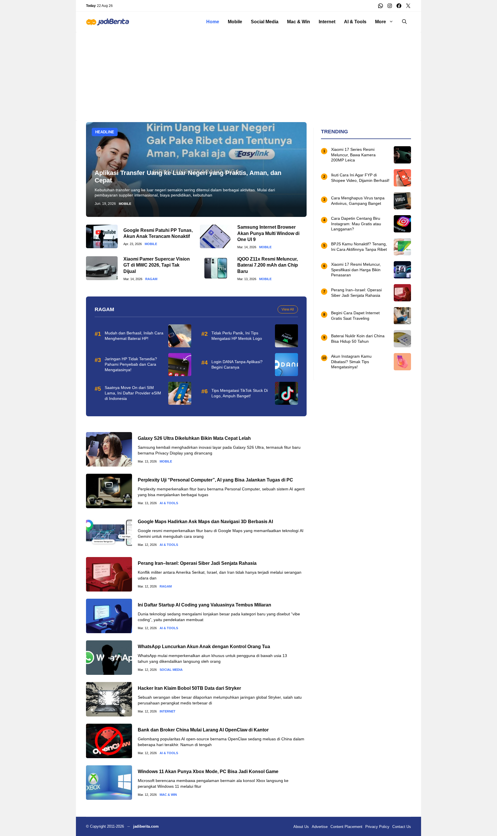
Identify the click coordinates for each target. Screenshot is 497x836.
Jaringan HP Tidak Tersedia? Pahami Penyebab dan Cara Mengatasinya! (131, 364)
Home (212, 21)
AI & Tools (355, 21)
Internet (327, 21)
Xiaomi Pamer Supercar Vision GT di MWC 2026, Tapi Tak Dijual (156, 265)
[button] (404, 22)
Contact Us (401, 827)
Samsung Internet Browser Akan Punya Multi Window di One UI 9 (268, 233)
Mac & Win (298, 21)
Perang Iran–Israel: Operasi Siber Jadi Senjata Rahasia (197, 563)
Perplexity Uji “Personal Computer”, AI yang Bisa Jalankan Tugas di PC (215, 479)
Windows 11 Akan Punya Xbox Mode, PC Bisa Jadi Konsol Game (208, 771)
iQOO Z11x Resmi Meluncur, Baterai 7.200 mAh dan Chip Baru (267, 265)
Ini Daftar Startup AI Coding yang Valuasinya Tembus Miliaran (204, 604)
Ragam (151, 279)
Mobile (235, 21)
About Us (301, 827)
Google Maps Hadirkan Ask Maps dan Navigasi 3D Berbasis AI (205, 521)
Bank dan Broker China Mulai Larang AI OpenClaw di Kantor (203, 729)
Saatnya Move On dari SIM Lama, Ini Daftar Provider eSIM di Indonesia (133, 393)
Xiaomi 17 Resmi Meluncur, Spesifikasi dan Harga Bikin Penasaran (356, 270)
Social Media (264, 21)
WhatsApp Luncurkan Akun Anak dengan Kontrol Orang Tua (204, 646)
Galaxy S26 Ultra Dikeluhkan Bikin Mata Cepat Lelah (194, 438)
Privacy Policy (377, 827)
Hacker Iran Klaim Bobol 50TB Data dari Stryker (189, 688)
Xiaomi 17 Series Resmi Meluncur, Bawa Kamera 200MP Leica (353, 155)
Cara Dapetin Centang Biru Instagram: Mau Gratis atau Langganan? (356, 224)
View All (288, 309)
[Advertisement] (248, 72)
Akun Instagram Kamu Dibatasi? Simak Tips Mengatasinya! (351, 361)
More (380, 21)
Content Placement (346, 827)
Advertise (320, 827)
